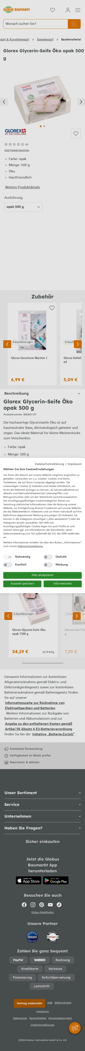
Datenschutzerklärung (49, 464)
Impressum (74, 464)
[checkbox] (7, 557)
